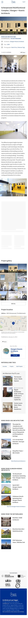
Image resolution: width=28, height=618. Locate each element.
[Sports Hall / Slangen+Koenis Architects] (6, 489)
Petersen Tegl (21, 47)
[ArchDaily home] (13, 2)
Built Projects (19, 366)
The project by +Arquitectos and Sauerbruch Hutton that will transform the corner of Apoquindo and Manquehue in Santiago (19, 430)
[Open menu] (2, 2)
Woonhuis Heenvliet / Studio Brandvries (18, 530)
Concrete (5, 366)
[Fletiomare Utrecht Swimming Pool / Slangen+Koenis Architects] (6, 500)
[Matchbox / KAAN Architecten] (6, 522)
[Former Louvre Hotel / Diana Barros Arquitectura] (8, 407)
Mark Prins (14, 47)
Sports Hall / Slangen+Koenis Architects (17, 487)
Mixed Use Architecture (8, 37)
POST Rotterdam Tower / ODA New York (19, 541)
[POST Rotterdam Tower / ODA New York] (6, 544)
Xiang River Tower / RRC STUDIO (18, 452)
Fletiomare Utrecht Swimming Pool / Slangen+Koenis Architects (18, 499)
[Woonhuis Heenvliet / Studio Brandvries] (6, 533)
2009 (8, 44)
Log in (23, 1)
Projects (11, 366)
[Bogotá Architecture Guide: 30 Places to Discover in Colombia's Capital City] (8, 392)
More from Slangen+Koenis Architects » (16, 506)
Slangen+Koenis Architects (17, 41)
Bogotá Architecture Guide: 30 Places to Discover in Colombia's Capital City (18, 395)
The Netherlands (15, 38)
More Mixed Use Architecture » (18, 461)
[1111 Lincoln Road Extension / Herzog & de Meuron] (6, 443)
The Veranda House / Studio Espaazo (18, 379)
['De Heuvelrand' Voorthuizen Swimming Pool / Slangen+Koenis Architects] (6, 478)
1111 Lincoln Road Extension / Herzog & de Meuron (18, 442)
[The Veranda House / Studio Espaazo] (8, 381)
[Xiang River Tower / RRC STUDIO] (6, 455)
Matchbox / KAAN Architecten (17, 519)
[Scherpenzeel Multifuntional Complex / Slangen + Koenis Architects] (13, 268)
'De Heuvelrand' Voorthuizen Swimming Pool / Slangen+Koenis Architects (19, 477)
